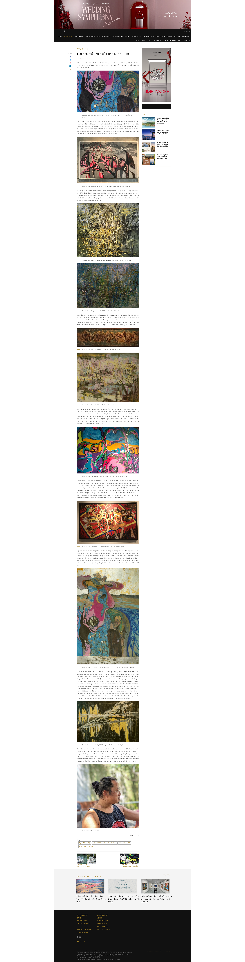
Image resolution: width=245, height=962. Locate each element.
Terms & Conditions (159, 951)
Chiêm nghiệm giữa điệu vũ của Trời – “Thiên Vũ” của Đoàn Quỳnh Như (91, 899)
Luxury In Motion (79, 36)
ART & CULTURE (68, 36)
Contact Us (150, 951)
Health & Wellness (149, 36)
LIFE (98, 36)
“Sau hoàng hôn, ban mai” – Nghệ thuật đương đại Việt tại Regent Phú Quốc (124, 899)
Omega (180, 40)
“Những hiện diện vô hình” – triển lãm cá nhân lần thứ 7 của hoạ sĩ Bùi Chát (156, 899)
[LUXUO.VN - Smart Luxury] (60, 31)
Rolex (138, 40)
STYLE (60, 36)
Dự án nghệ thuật (84, 843)
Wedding (127, 36)
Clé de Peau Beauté (170, 40)
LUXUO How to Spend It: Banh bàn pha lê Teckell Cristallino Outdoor (86, 865)
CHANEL (144, 40)
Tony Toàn (117, 959)
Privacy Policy (168, 951)
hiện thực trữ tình (99, 843)
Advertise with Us (82, 942)
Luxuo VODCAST (91, 36)
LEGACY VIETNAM (137, 36)
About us (187, 40)
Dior (150, 40)
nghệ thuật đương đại (86, 846)
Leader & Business (117, 36)
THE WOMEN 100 (171, 36)
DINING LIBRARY (106, 36)
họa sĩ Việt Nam (112, 843)
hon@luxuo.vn (96, 957)
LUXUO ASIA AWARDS (183, 36)
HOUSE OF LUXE (160, 36)
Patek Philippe (158, 40)
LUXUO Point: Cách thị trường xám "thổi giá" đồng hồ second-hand (130, 865)
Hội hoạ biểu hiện (124, 843)
